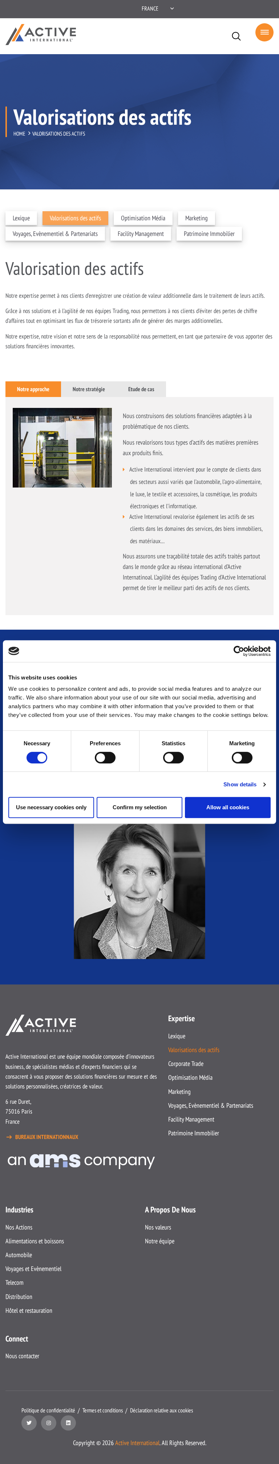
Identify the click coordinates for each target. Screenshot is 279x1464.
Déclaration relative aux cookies (161, 1410)
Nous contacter (22, 1356)
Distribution (18, 1296)
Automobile (18, 1255)
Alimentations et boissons (34, 1241)
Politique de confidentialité (48, 1410)
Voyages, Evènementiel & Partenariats (55, 233)
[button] (158, 8)
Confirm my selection (140, 807)
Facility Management (141, 233)
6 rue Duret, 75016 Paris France (18, 1111)
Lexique (21, 218)
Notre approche (33, 389)
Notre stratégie (89, 389)
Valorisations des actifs (75, 218)
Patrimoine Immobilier (209, 233)
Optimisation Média (143, 218)
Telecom (14, 1282)
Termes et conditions (102, 1410)
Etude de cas (141, 389)
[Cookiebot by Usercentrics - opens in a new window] (239, 651)
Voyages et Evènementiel (33, 1268)
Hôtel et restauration (28, 1310)
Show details (239, 784)
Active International (137, 1443)
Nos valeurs (158, 1227)
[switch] (105, 757)
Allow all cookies (227, 807)
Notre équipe (159, 1241)
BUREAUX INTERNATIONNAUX (46, 1136)
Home (19, 133)
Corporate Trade (185, 1063)
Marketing (196, 218)
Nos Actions (18, 1227)
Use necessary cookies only (51, 807)
